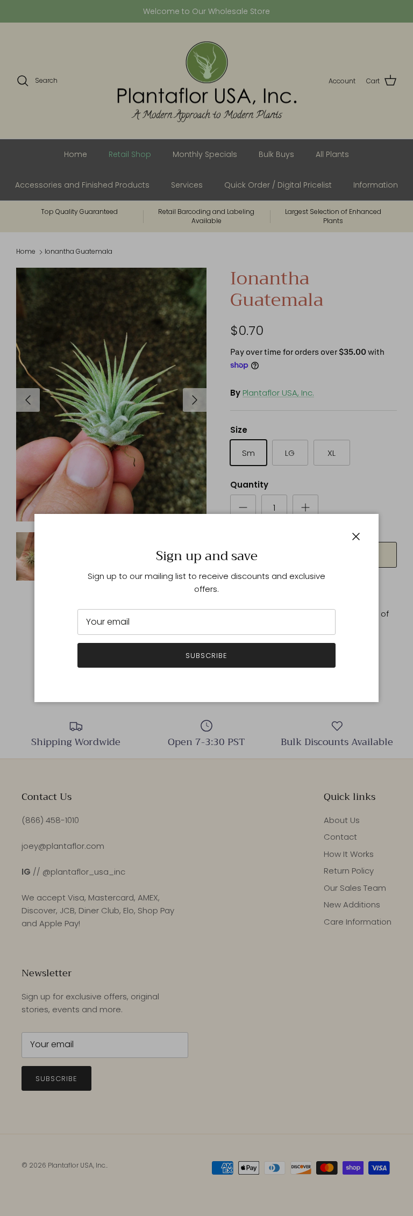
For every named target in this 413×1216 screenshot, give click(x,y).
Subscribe (206, 655)
